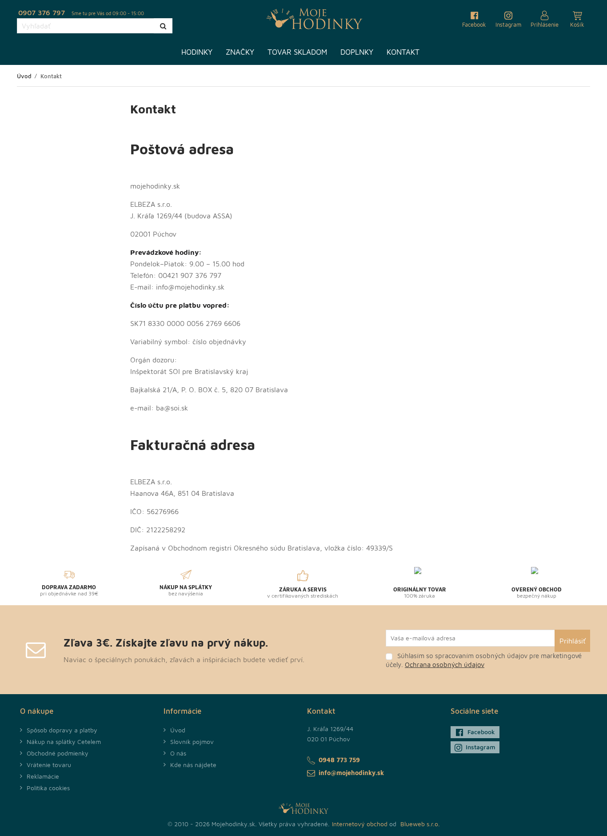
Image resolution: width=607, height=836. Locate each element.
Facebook (481, 732)
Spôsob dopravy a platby (62, 730)
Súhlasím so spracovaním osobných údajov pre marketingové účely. (484, 660)
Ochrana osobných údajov (444, 664)
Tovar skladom (297, 52)
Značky (240, 52)
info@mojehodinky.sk (351, 772)
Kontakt (403, 52)
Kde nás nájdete (193, 764)
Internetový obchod (359, 824)
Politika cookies (48, 788)
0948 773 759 (339, 760)
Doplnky (356, 52)
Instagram (480, 747)
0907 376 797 (41, 12)
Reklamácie (43, 776)
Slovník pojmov (192, 741)
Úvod (177, 730)
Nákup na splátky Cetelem (64, 741)
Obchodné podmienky (57, 753)
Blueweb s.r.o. (420, 824)
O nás (178, 753)
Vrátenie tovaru (49, 764)
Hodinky (196, 52)
